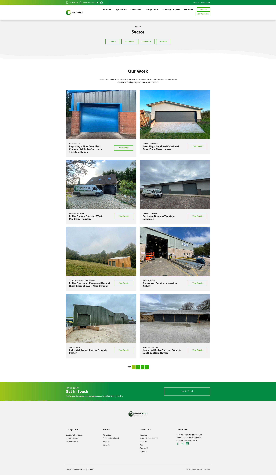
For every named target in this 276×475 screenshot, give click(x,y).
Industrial (107, 9)
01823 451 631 (73, 2)
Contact (203, 9)
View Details (124, 147)
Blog (208, 2)
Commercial (136, 9)
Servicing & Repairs (171, 9)
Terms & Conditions (203, 469)
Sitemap (143, 451)
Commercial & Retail (111, 438)
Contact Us (144, 448)
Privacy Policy (191, 469)
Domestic (112, 41)
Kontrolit (91, 469)
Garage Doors (152, 9)
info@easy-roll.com (89, 2)
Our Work (188, 9)
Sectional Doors (72, 441)
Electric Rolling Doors (74, 435)
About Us (196, 2)
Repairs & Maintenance (149, 438)
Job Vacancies (202, 14)
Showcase (143, 441)
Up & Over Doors (72, 438)
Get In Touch (187, 391)
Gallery (203, 2)
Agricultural (121, 9)
